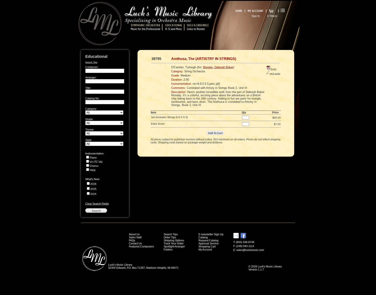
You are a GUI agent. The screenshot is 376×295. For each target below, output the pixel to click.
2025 (93, 189)
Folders (168, 249)
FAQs (132, 240)
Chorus (94, 165)
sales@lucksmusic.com (250, 250)
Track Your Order (174, 243)
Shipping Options (174, 240)
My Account (205, 249)
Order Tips (170, 237)
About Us (134, 234)
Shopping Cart (207, 246)
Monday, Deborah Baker (218, 67)
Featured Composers (141, 246)
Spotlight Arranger (174, 246)
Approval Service (208, 243)
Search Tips (91, 62)
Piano (93, 157)
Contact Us (135, 243)
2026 (93, 184)
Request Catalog (208, 240)
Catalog (203, 237)
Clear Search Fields (97, 203)
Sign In (256, 16)
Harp (93, 170)
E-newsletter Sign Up (210, 234)
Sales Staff (135, 237)
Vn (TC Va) (96, 161)
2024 (93, 194)
